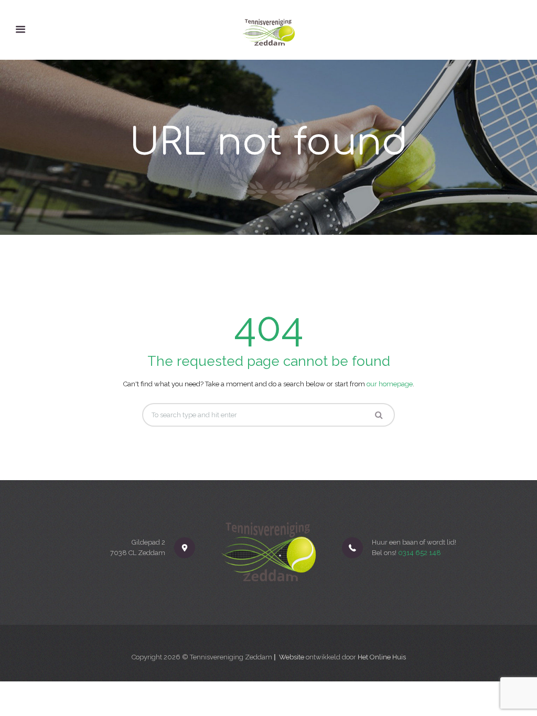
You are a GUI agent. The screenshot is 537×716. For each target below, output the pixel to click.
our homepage (390, 384)
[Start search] (378, 415)
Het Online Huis (382, 657)
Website (291, 657)
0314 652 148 (419, 553)
